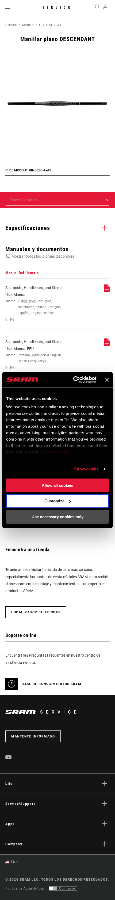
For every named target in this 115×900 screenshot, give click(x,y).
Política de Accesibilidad (25, 888)
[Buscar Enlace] (97, 8)
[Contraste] (53, 888)
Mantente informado (33, 736)
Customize (54, 501)
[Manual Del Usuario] (107, 291)
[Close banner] (107, 379)
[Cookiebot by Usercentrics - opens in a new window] (74, 379)
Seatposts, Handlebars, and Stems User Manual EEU (33, 355)
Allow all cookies (57, 485)
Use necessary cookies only (57, 516)
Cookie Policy (56, 452)
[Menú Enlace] (7, 8)
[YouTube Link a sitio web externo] (8, 758)
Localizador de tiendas (35, 612)
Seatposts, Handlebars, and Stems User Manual (33, 304)
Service (57, 7)
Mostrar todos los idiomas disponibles (42, 256)
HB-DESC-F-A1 (50, 25)
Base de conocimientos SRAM (51, 684)
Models (28, 25)
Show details (86, 469)
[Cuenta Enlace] (105, 8)
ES (12, 862)
